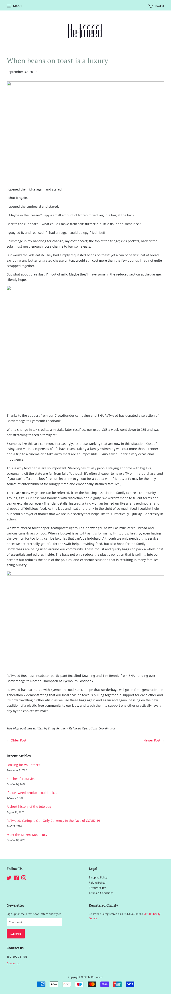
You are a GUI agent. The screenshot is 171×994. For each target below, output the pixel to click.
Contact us (13, 963)
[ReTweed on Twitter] (9, 878)
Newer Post (151, 740)
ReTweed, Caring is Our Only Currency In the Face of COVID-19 (53, 820)
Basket (159, 6)
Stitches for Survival (21, 779)
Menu (17, 6)
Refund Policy (97, 882)
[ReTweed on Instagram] (23, 878)
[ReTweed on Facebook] (16, 878)
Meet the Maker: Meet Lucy (27, 834)
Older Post (18, 740)
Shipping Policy (98, 877)
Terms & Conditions (101, 893)
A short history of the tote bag (29, 806)
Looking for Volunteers (23, 765)
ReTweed (96, 977)
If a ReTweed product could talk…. (32, 793)
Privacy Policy (97, 887)
